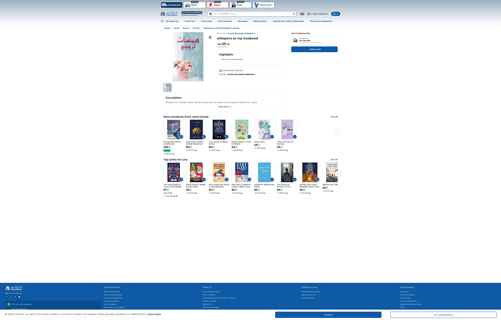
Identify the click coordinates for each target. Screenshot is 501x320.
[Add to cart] (181, 137)
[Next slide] (335, 128)
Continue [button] (328, 315)
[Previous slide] (161, 128)
